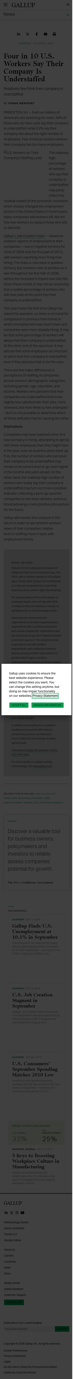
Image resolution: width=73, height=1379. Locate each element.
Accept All (19, 705)
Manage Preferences (47, 705)
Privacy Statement (45, 696)
